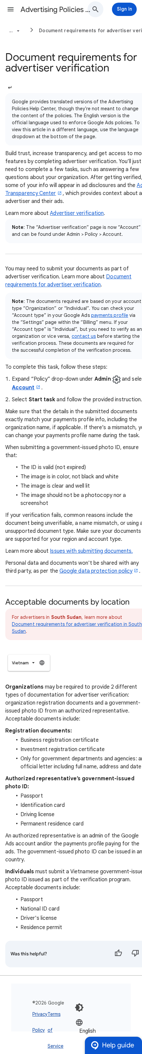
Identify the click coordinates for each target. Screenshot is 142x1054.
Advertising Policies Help (56, 9)
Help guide (118, 1045)
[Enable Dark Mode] (79, 1007)
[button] (10, 9)
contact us (84, 336)
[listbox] (29, 663)
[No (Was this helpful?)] (135, 954)
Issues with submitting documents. (91, 551)
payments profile (109, 315)
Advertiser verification (77, 213)
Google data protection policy (95, 571)
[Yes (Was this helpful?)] (118, 954)
